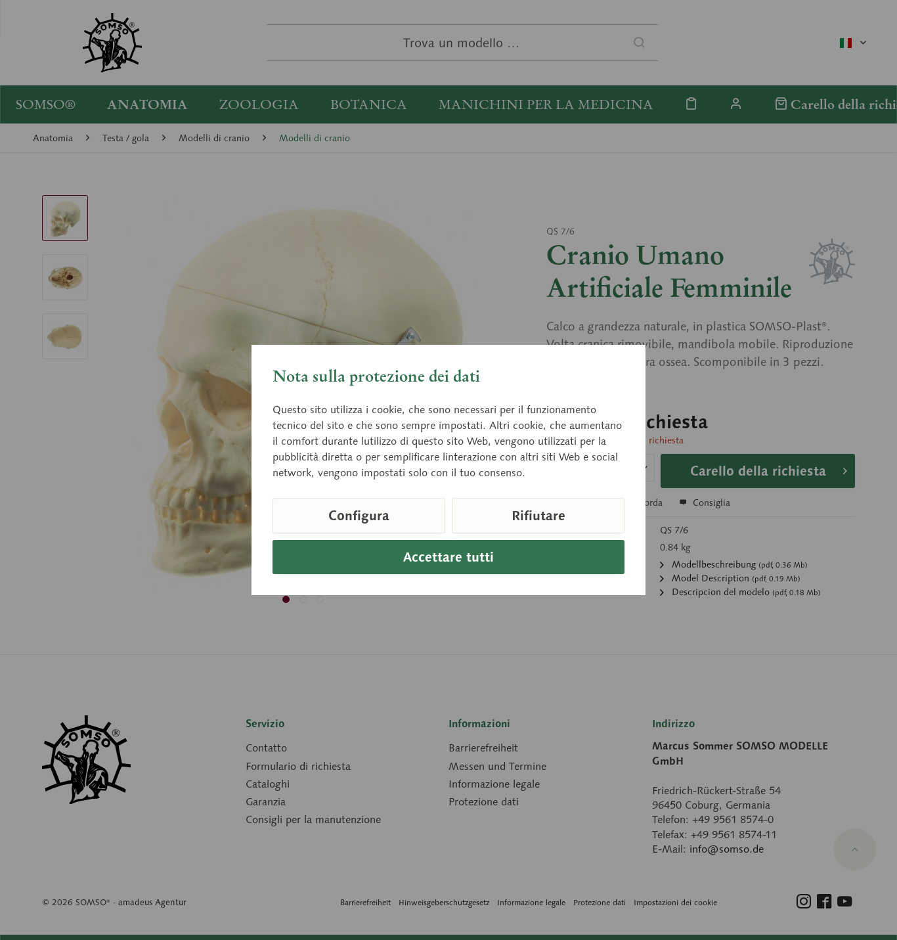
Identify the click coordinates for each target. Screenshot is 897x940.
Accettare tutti (448, 557)
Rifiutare (538, 515)
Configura (358, 515)
